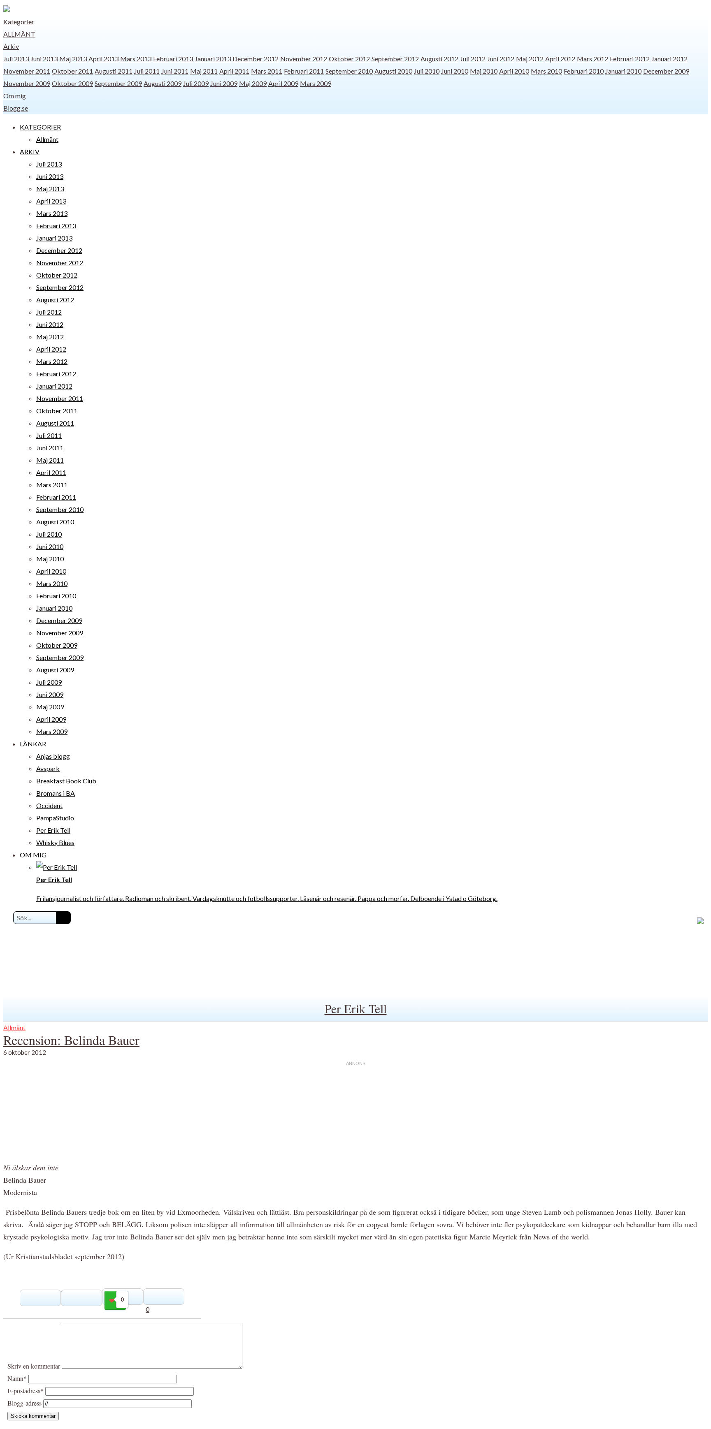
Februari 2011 (304, 71)
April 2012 (560, 59)
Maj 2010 (483, 71)
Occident (49, 805)
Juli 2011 (147, 71)
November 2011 (26, 71)
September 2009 (118, 83)
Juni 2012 (500, 59)
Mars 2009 (315, 83)
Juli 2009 (196, 83)
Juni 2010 (454, 71)
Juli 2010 (426, 71)
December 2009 (666, 71)
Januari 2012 (669, 59)
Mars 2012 (592, 59)
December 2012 (255, 59)
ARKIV (30, 151)
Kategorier (18, 21)
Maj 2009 (253, 83)
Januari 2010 (623, 71)
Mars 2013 (135, 59)
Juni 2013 (44, 59)
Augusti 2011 (113, 71)
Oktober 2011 (72, 71)
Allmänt (19, 34)
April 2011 (234, 71)
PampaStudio (55, 818)
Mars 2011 (266, 71)
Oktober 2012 (349, 59)
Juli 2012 (473, 59)
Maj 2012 (530, 59)
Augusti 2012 (439, 59)
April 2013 (103, 59)
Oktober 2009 (72, 83)
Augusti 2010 (393, 71)
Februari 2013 (173, 59)
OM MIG (33, 855)
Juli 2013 (16, 59)
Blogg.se (15, 108)
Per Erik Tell (53, 830)
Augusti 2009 (162, 83)
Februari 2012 (630, 59)
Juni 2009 (223, 83)
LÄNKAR (33, 744)
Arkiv (11, 46)
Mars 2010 (546, 71)
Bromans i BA (55, 793)
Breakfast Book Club (66, 781)
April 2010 (514, 71)
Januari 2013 (213, 59)
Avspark (48, 768)
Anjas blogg (53, 756)
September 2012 (395, 59)
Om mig (14, 96)
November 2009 (26, 83)
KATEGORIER (40, 127)
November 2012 (303, 59)
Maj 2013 (73, 59)
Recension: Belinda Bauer (71, 1040)
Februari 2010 (584, 71)
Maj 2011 (204, 71)
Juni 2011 (174, 71)
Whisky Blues (55, 842)
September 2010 (349, 71)
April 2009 (283, 83)
